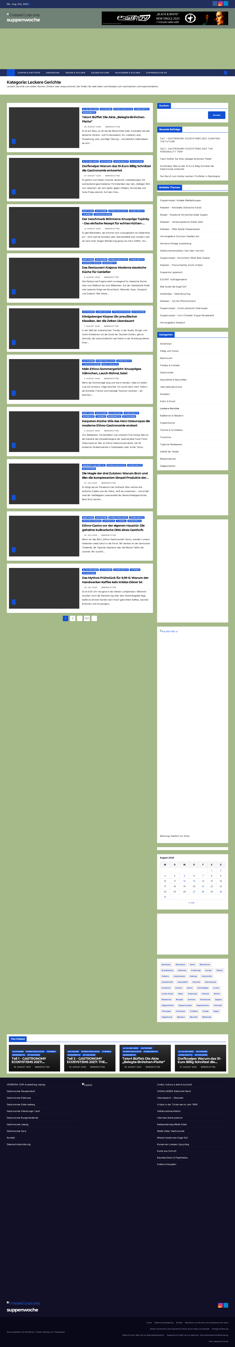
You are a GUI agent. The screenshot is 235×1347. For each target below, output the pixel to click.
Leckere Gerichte (142, 109)
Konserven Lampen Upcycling (173, 1144)
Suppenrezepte (185, 1005)
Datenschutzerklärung (18, 1144)
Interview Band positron (170, 1117)
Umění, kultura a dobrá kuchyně (174, 1084)
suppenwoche (23, 20)
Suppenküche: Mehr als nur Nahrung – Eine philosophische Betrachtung (197, 1335)
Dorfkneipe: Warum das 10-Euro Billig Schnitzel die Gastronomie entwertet (199, 1062)
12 (184, 881)
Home (149, 1322)
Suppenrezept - (168, 200)
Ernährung (53, 72)
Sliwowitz (178, 1097)
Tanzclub (218, 1005)
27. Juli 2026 (91, 483)
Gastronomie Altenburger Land (23, 1111)
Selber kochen (100, 72)
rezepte (179, 1000)
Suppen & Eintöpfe (29, 72)
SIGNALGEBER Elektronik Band (174, 1091)
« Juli (191, 902)
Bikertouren (88, 211)
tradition (194, 1011)
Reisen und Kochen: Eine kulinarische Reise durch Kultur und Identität (179, 1329)
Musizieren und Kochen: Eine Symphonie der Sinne (206, 1322)
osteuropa (192, 994)
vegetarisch (167, 1017)
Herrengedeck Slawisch (172, 322)
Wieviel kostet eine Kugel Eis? (172, 1137)
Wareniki (193, 1017)
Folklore (165, 976)
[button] (221, 72)
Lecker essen (167, 994)
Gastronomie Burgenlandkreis (22, 1117)
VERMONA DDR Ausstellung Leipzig (26, 1084)
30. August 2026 (22, 1067)
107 (87, 618)
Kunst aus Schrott (166, 1151)
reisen (217, 994)
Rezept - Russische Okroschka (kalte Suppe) (184, 214)
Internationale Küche (123, 109)
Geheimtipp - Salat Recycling (175, 293)
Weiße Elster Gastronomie (170, 1131)
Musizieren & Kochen (127, 72)
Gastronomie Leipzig (17, 1124)
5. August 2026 (92, 379)
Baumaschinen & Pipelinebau (172, 1157)
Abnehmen (166, 343)
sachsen (191, 1000)
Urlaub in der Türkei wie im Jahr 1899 (177, 1104)
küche (190, 988)
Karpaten (165, 394)
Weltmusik (206, 1017)
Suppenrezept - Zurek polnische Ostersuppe (184, 308)
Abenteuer (166, 965)
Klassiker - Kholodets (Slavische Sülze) (181, 207)
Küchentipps (202, 988)
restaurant (166, 1000)
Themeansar (59, 1332)
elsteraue (182, 970)
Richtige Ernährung (220, 1329)
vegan (216, 1011)
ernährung (195, 970)
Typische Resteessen (102, 214)
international (210, 982)
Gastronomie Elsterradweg (21, 1104)
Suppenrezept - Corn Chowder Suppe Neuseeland (187, 315)
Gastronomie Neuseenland (21, 1091)
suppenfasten (168, 1005)
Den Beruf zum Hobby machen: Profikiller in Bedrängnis (190, 176)
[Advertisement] (117, 49)
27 (194, 891)
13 (194, 881)
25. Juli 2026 (91, 535)
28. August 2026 (93, 127)
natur (180, 994)
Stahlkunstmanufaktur (169, 1111)
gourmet (196, 982)
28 (203, 891)
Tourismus (87, 214)
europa (208, 970)
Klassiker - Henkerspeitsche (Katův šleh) (181, 222)
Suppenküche (88, 416)
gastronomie (179, 976)
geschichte (207, 976)
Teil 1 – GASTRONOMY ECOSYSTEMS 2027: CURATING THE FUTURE (31, 1062)
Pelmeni (205, 994)
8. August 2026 (92, 277)
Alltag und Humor (90, 109)
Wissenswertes (89, 112)
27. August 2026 (93, 176)
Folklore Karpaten (166, 1164)
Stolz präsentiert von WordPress (21, 1332)
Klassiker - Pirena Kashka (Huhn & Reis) (181, 265)
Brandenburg (167, 970)
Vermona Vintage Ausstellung (175, 243)
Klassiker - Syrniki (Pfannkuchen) (178, 301)
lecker (216, 988)
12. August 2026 (92, 229)
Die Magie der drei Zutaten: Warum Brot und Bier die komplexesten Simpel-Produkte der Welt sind (115, 478)
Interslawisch (164, 1097)
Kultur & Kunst (115, 413)
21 (203, 886)
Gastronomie (106, 109)
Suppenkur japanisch (171, 272)
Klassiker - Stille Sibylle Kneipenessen (180, 229)
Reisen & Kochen (75, 72)
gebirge (193, 976)
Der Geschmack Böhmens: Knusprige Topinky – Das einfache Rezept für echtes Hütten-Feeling (115, 223)
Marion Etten (113, 127)
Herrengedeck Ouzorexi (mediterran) (179, 236)
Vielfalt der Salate (110, 364)
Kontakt (11, 1137)
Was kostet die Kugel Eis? (173, 286)
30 (220, 891)
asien (192, 965)
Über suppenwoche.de (218, 1341)
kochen (178, 988)
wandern (181, 1017)
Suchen (164, 105)
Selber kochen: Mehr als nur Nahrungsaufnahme (143, 1335)
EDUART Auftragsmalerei (173, 279)
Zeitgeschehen (137, 161)
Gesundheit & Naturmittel (94, 465)
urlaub (205, 1011)
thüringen (166, 1011)
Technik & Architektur (171, 430)
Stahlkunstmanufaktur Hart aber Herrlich (182, 250)
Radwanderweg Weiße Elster (172, 1124)
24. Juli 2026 (91, 587)
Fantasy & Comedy (170, 365)
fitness (220, 970)
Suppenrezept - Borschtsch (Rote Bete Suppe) (185, 258)
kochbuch (166, 988)
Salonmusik (205, 1000)
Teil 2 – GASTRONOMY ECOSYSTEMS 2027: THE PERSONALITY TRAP (86, 1062)
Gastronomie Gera (16, 1131)
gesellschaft (167, 982)
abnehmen (180, 965)
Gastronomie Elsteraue (19, 1097)
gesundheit (183, 982)
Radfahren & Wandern (92, 263)
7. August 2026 (92, 326)
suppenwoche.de (156, 72)
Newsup (46, 1332)
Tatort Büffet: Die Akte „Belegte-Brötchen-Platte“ (186, 158)
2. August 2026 (92, 431)
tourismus (180, 1011)
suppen (218, 1000)
